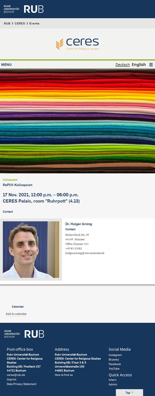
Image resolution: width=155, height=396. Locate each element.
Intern (112, 380)
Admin (113, 384)
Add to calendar (16, 314)
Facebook (115, 364)
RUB (7, 23)
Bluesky (114, 359)
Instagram (115, 355)
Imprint (11, 379)
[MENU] (151, 64)
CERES (20, 23)
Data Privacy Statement (21, 384)
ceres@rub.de (16, 375)
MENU (6, 64)
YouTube (114, 368)
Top (128, 392)
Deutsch (122, 64)
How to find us (64, 375)
